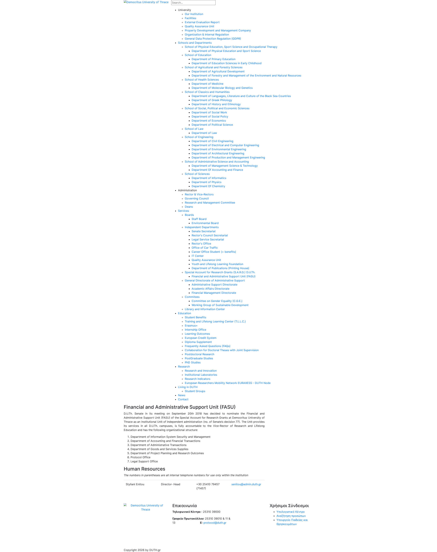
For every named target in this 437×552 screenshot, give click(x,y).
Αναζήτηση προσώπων (291, 516)
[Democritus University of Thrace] (146, 1)
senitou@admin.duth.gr (246, 484)
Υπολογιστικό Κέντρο (291, 511)
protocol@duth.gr (214, 522)
